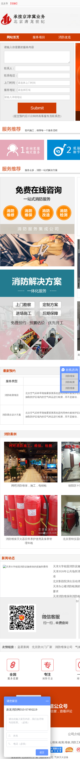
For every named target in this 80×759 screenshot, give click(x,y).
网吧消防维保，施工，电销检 (29, 485)
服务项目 (39, 37)
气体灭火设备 (61, 757)
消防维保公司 (63, 647)
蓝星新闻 (23, 647)
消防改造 (64, 37)
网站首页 (13, 37)
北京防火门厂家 (42, 647)
